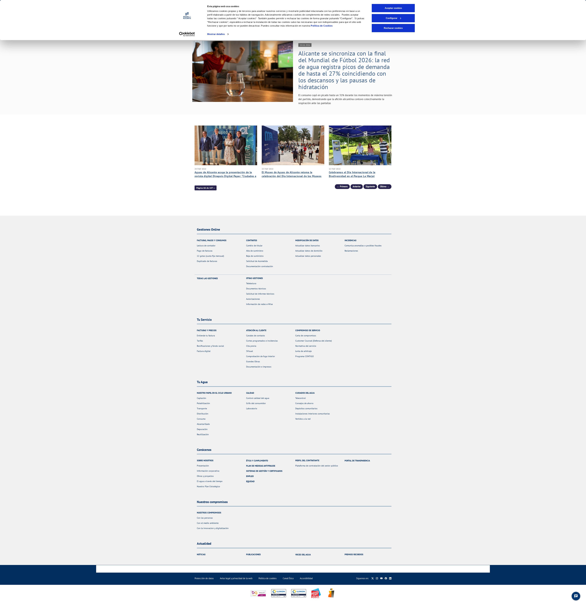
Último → (384, 186)
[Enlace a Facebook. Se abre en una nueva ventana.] (386, 578)
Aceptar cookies (393, 8)
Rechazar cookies (393, 28)
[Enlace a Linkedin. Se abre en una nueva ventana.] (390, 578)
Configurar (391, 18)
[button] (206, 187)
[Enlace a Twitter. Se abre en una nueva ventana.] (372, 578)
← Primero (342, 186)
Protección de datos (204, 578)
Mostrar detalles (216, 34)
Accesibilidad (306, 578)
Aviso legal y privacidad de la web (236, 578)
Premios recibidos (354, 554)
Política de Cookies (322, 25)
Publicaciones (253, 554)
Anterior (357, 186)
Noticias (201, 554)
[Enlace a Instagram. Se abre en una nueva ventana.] (377, 578)
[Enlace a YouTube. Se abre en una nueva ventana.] (381, 578)
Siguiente (370, 186)
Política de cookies (268, 578)
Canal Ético (288, 578)
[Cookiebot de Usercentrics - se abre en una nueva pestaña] (187, 34)
